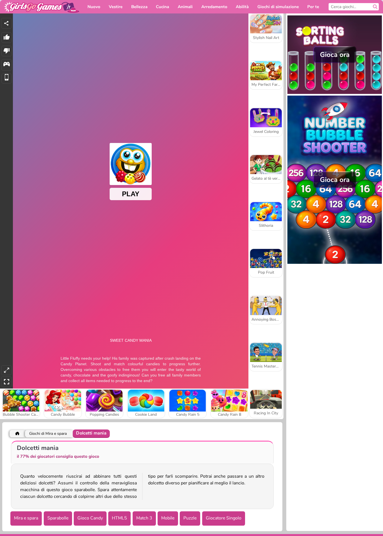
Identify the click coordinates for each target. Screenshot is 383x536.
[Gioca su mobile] (6, 78)
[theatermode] (6, 370)
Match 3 (144, 518)
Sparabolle (57, 518)
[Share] (6, 23)
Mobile (167, 518)
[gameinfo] (6, 65)
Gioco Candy (90, 518)
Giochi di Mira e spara (48, 433)
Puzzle (190, 518)
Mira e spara (26, 518)
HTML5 (119, 518)
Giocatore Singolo (223, 518)
